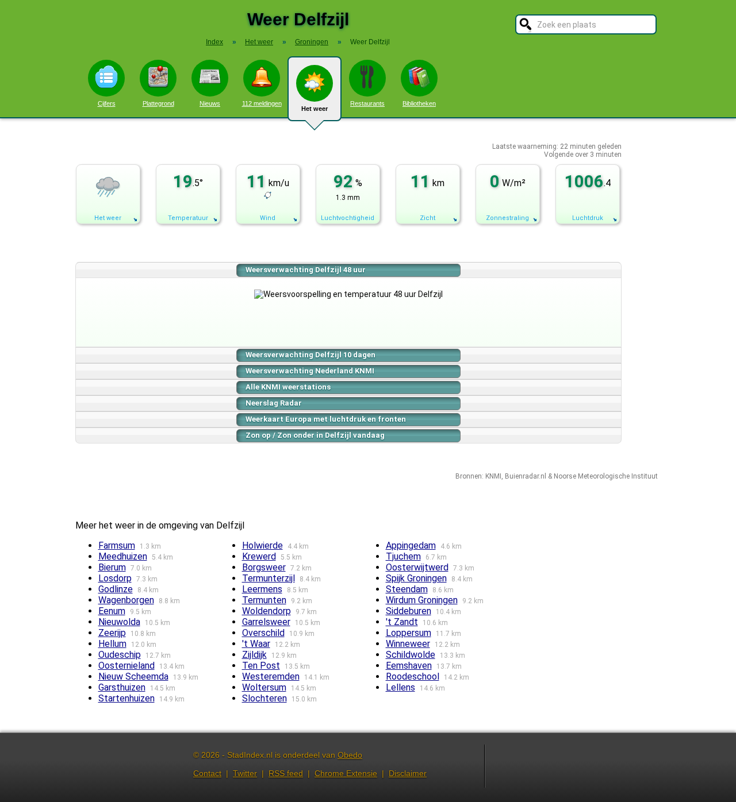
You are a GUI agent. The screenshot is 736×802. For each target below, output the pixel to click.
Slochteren (264, 698)
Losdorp (115, 578)
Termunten (264, 600)
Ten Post (261, 665)
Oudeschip (119, 654)
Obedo (350, 754)
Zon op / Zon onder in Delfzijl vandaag (315, 435)
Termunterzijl (268, 578)
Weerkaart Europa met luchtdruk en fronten (326, 419)
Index (214, 42)
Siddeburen (408, 611)
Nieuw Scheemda (133, 676)
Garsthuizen (121, 687)
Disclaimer (408, 773)
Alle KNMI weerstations (288, 387)
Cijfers (107, 103)
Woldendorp (266, 611)
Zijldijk (254, 654)
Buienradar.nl (525, 476)
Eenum (111, 611)
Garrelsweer (266, 621)
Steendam (407, 589)
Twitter (245, 773)
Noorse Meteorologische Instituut (606, 476)
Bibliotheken (419, 103)
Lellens (400, 687)
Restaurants (367, 103)
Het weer (314, 108)
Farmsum (116, 545)
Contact (207, 773)
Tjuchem (403, 556)
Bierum (112, 567)
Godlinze (115, 589)
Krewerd (259, 556)
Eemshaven (409, 665)
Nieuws (210, 103)
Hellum (112, 643)
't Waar (256, 643)
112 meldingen (262, 103)
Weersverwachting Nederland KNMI (310, 371)
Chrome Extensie (346, 773)
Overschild (263, 632)
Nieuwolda (119, 621)
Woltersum (264, 687)
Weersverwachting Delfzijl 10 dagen (310, 354)
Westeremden (271, 676)
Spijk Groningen (416, 578)
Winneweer (408, 643)
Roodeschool (412, 676)
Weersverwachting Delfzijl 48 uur (306, 269)
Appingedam (411, 545)
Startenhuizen (126, 698)
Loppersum (408, 632)
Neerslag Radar (274, 403)
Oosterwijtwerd (417, 567)
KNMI (493, 476)
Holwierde (262, 545)
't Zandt (402, 621)
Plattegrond (158, 103)
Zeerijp (112, 632)
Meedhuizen (122, 556)
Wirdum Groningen (422, 600)
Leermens (262, 589)
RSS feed (286, 773)
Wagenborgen (126, 600)
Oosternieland (126, 665)
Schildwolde (410, 654)
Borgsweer (264, 567)
